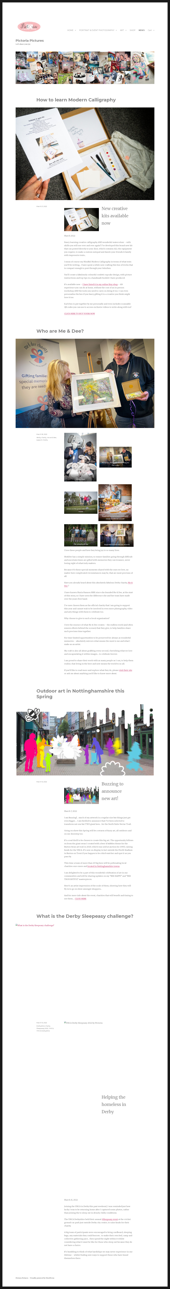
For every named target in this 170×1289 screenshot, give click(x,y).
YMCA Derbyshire (43, 1031)
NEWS (142, 30)
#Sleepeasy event (110, 1219)
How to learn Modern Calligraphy (76, 100)
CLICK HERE (80, 899)
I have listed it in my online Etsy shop (100, 284)
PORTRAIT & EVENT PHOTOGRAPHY (96, 30)
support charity (42, 440)
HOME (70, 30)
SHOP (132, 30)
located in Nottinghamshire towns (103, 866)
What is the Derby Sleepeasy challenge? (84, 916)
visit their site (125, 670)
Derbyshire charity (43, 1026)
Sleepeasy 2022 (42, 1028)
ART (122, 30)
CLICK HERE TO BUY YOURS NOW (79, 313)
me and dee (51, 437)
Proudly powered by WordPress (42, 1278)
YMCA (51, 1028)
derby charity (41, 437)
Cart (150, 30)
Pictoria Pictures (30, 40)
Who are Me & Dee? (60, 331)
